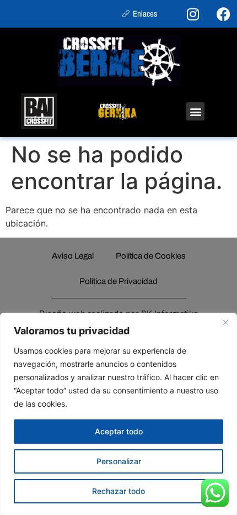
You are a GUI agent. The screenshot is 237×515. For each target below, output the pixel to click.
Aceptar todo (119, 431)
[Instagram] (193, 14)
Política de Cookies (151, 255)
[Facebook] (223, 14)
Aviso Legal (73, 255)
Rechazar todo (118, 491)
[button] (195, 111)
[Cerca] (225, 322)
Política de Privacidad (118, 281)
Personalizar (118, 461)
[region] (118, 414)
